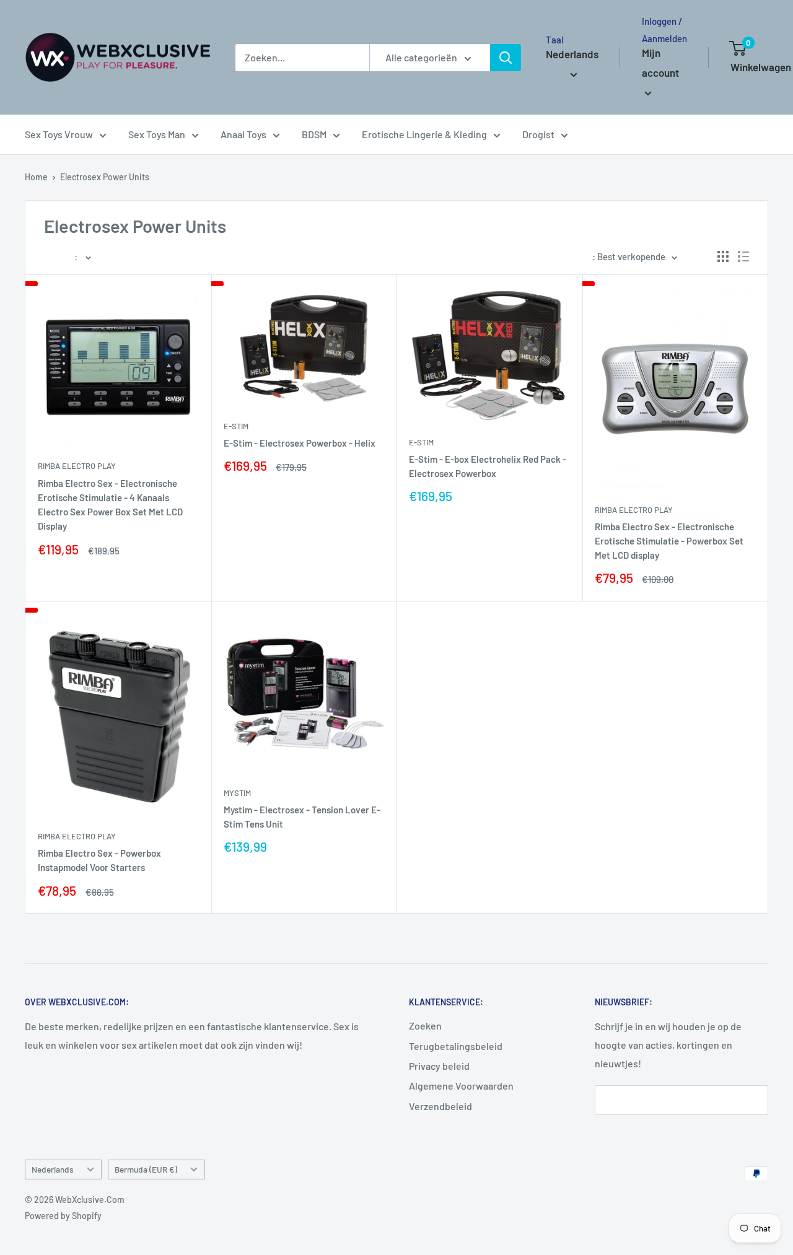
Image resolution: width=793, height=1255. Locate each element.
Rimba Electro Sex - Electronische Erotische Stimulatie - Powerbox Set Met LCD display (669, 541)
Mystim (237, 793)
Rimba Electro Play (77, 466)
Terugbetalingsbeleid (455, 1046)
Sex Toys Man (156, 134)
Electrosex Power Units (104, 177)
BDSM (314, 134)
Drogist (538, 134)
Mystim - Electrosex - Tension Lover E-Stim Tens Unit (302, 816)
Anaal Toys (243, 134)
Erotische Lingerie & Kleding (424, 134)
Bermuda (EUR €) (146, 1169)
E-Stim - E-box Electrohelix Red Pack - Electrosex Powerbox (487, 466)
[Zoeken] (505, 57)
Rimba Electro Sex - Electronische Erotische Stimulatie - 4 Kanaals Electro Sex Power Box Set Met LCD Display (110, 505)
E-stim (236, 426)
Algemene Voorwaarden (461, 1085)
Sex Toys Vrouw (59, 134)
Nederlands (53, 1169)
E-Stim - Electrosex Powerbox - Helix (299, 442)
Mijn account (660, 62)
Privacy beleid (439, 1066)
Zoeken (425, 1025)
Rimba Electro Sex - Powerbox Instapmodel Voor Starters (99, 860)
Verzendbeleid (440, 1106)
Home (36, 177)
